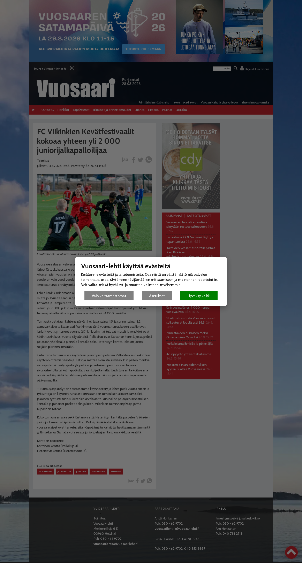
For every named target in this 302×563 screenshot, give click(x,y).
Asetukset (157, 296)
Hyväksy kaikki (199, 296)
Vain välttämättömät (109, 296)
